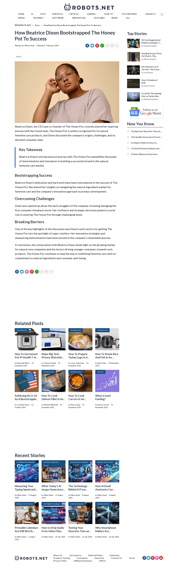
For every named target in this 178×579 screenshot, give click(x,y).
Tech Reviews (129, 14)
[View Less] (117, 46)
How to (108, 14)
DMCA (102, 560)
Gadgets (150, 14)
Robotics (57, 14)
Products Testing (61, 558)
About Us (57, 555)
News (115, 18)
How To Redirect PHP (149, 81)
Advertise (99, 558)
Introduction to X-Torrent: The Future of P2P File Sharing (151, 68)
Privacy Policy (60, 560)
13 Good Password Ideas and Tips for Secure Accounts (145, 148)
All (128, 18)
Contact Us (116, 558)
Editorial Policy (95, 555)
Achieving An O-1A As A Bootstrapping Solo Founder (26, 399)
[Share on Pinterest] (97, 46)
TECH (43, 14)
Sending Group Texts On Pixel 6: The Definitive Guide (151, 55)
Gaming (91, 14)
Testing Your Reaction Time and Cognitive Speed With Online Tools (146, 131)
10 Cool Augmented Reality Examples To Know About (151, 41)
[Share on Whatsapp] (102, 46)
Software (58, 18)
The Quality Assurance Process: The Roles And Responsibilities (146, 137)
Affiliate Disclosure (83, 560)
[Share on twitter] (92, 46)
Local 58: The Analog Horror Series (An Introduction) (151, 95)
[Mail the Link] (112, 46)
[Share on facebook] (87, 46)
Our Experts (75, 555)
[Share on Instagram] (27, 272)
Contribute (82, 558)
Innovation (78, 18)
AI (32, 14)
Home (21, 14)
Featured (99, 18)
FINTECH (73, 14)
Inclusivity (114, 555)
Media (21, 18)
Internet (38, 18)
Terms (132, 558)
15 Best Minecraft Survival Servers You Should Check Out (145, 154)
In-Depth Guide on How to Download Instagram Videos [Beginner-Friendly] (145, 142)
